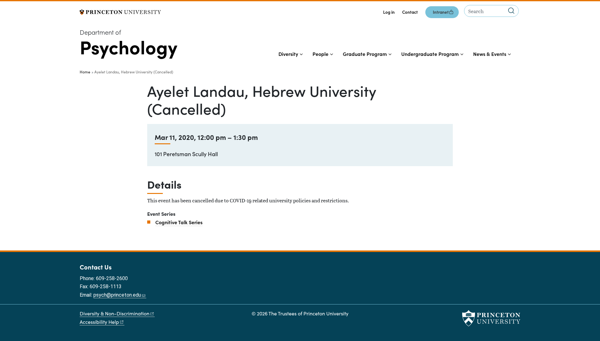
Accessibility (99, 322)
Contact (410, 12)
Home (85, 71)
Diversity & (114, 313)
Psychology (129, 46)
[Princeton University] (120, 11)
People (320, 53)
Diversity (288, 53)
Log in (389, 12)
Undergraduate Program (430, 53)
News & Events (489, 53)
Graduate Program (365, 53)
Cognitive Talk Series (178, 222)
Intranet (441, 12)
